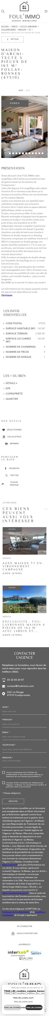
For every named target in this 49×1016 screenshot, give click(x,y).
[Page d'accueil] (24, 11)
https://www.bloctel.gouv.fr (15, 893)
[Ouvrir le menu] (46, 11)
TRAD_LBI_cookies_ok (34, 1007)
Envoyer (13, 801)
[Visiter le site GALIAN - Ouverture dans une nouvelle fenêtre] (25, 958)
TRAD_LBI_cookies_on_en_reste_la (25, 988)
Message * (7, 758)
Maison (22, 30)
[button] (7, 153)
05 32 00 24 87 (15, 680)
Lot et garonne (28, 26)
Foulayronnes (8, 30)
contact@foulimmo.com (20, 686)
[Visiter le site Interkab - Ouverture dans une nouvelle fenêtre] (18, 953)
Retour (14, 39)
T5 (29, 30)
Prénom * (7, 720)
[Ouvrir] (2, 11)
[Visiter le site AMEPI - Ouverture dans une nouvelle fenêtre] (36, 953)
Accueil (5, 26)
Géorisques (6, 295)
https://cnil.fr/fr (9, 865)
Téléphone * (9, 745)
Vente (15, 26)
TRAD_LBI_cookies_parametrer (12, 1007)
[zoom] (24, 127)
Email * (6, 733)
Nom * (5, 707)
